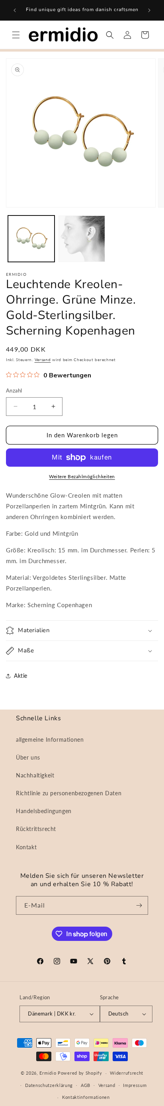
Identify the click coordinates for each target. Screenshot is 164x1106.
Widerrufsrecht (126, 1072)
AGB (85, 1085)
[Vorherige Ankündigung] (14, 10)
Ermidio (47, 1072)
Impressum (134, 1085)
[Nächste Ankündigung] (149, 10)
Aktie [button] (20, 675)
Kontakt (26, 847)
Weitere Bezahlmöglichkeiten (82, 476)
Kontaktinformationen (86, 1097)
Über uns (28, 757)
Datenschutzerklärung (49, 1085)
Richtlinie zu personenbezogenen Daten (68, 793)
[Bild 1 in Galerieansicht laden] (31, 238)
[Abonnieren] (139, 905)
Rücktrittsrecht (36, 828)
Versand (43, 359)
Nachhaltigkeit (35, 775)
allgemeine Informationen (50, 739)
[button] (16, 35)
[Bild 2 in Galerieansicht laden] (82, 238)
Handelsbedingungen (44, 811)
